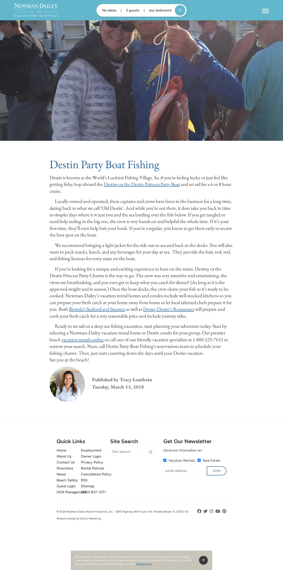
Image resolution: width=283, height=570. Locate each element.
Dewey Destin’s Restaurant (168, 309)
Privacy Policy (92, 462)
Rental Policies (92, 468)
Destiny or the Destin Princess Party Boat (142, 184)
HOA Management (71, 492)
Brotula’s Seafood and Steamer (97, 309)
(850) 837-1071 (93, 492)
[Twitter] (205, 511)
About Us (64, 456)
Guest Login (66, 486)
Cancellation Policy (96, 474)
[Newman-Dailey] (36, 10)
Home (61, 450)
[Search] (150, 452)
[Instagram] (212, 511)
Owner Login (91, 456)
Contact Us (66, 462)
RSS (84, 480)
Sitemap (87, 486)
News (61, 474)
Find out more (144, 564)
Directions (65, 468)
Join (216, 471)
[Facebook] (199, 511)
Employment (91, 450)
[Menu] (265, 11)
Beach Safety (67, 480)
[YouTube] (218, 511)
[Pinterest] (224, 511)
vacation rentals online (83, 339)
